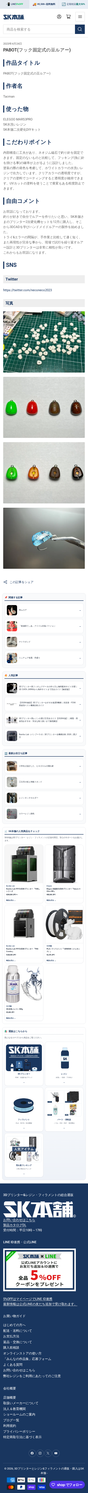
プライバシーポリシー (19, 1431)
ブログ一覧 (11, 1420)
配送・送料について (17, 1331)
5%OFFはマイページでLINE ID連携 (27, 1299)
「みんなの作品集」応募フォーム (27, 1359)
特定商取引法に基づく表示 (22, 1437)
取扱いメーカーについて (20, 1403)
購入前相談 (11, 1348)
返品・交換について (17, 1342)
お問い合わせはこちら (19, 1220)
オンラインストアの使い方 (22, 1353)
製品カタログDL (14, 1225)
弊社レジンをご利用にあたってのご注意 (32, 1376)
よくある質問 (12, 1365)
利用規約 (9, 1426)
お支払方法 (11, 1336)
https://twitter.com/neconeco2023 (27, 290)
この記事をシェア (22, 582)
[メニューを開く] (80, 16)
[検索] (80, 29)
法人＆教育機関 (14, 1409)
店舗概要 (9, 1397)
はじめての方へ (14, 1325)
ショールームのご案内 (19, 1414)
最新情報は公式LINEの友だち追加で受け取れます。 (40, 1304)
